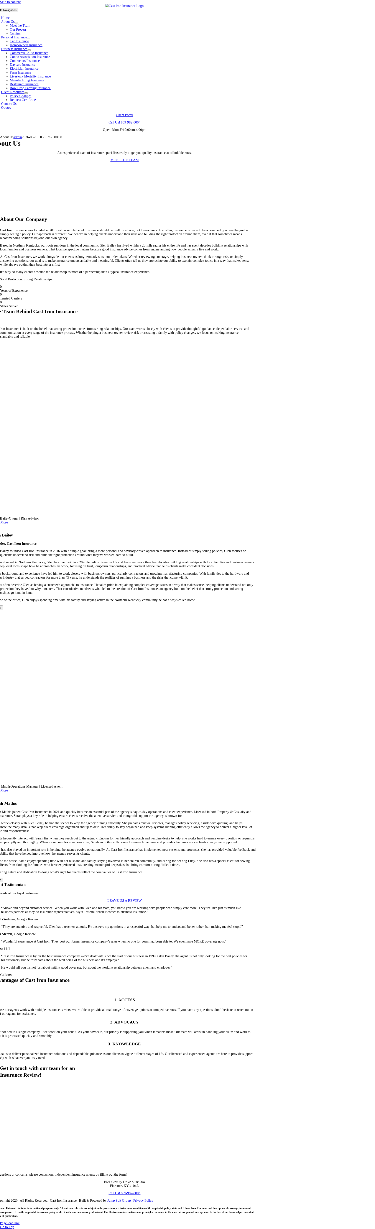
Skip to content (10, 2)
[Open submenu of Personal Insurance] (28, 38)
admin (17, 137)
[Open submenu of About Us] (16, 22)
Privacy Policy (143, 1200)
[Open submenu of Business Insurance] (29, 50)
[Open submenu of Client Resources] (26, 93)
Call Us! (124, 122)
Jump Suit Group (119, 1200)
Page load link (10, 1223)
